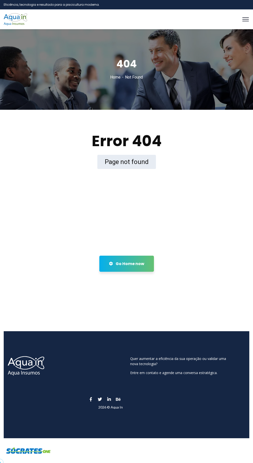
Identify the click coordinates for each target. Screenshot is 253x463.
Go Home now (129, 264)
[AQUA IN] (15, 19)
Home (115, 77)
